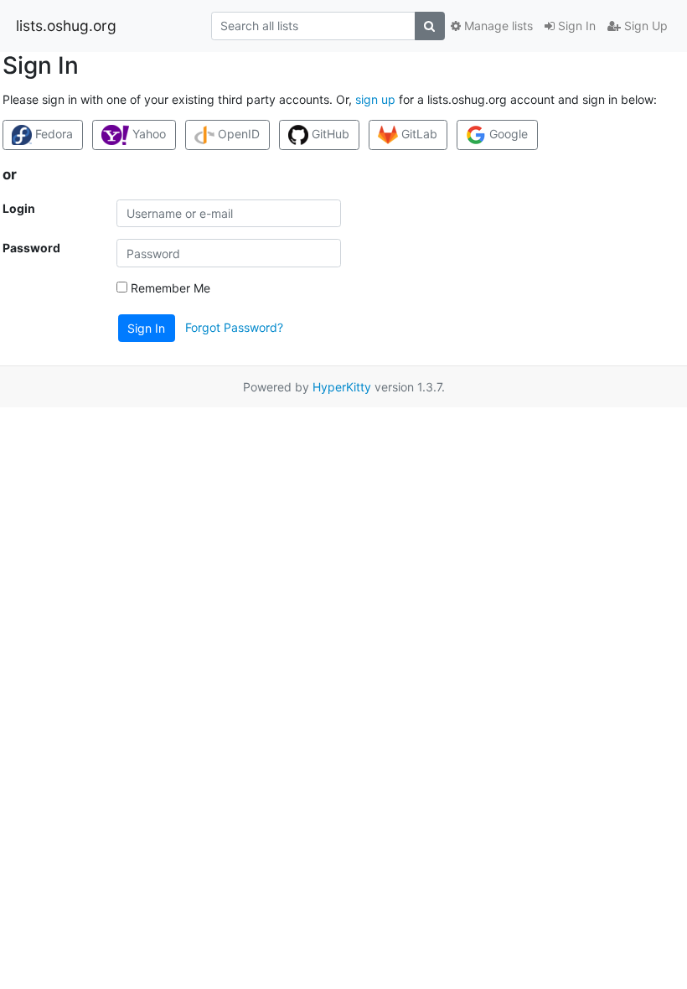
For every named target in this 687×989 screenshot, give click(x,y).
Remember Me (168, 288)
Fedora (52, 134)
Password (31, 248)
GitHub (328, 134)
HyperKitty (342, 387)
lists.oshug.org (66, 25)
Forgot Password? (234, 327)
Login (19, 208)
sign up (375, 99)
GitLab (417, 134)
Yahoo (147, 134)
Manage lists (497, 25)
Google (507, 134)
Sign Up (644, 25)
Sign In (575, 25)
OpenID (237, 134)
